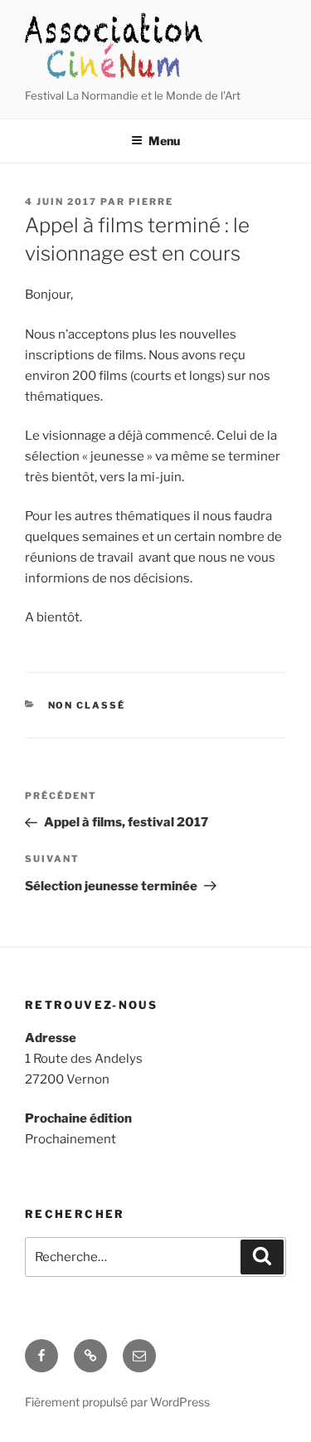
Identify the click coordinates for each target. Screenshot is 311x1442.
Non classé (87, 705)
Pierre (151, 201)
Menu (164, 141)
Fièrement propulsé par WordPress (117, 1402)
